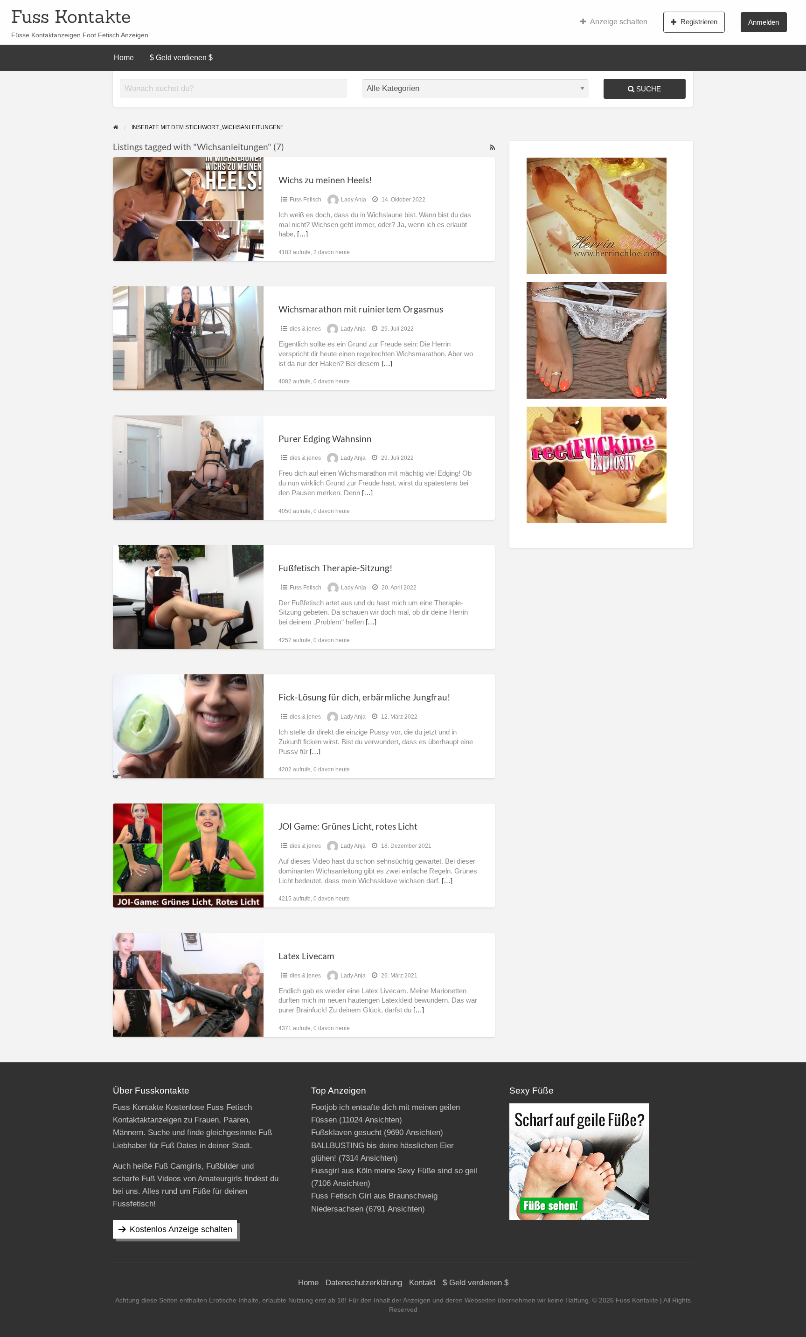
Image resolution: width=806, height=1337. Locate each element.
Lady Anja (353, 199)
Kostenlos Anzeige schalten (181, 1229)
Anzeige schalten (618, 22)
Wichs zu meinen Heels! (325, 179)
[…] (302, 234)
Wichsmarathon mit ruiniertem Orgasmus (360, 309)
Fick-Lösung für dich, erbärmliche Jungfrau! (364, 697)
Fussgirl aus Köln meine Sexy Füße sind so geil (394, 1170)
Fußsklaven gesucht (346, 1132)
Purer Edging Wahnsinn (325, 438)
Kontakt (422, 1282)
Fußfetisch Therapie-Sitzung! (335, 567)
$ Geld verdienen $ (181, 58)
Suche (647, 89)
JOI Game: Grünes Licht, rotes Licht (347, 826)
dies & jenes (305, 329)
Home (124, 58)
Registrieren (699, 22)
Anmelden (763, 22)
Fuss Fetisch (305, 199)
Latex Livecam (306, 955)
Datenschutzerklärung (364, 1282)
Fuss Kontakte (71, 16)
